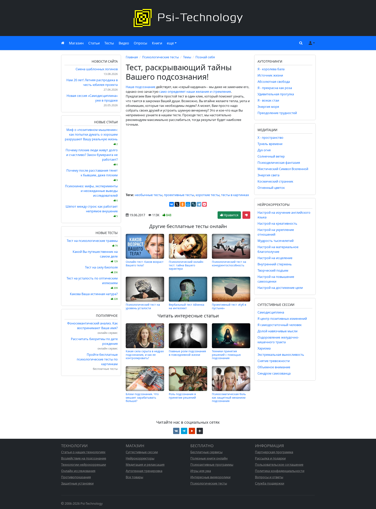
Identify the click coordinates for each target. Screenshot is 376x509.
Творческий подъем (273, 270)
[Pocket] (204, 204)
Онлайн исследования (78, 471)
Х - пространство (270, 137)
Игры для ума (200, 471)
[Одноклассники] (182, 204)
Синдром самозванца (274, 373)
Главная (132, 57)
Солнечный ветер (271, 156)
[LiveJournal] (193, 204)
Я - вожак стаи (268, 100)
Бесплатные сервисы (206, 452)
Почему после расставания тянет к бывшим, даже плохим (92, 175)
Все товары (134, 477)
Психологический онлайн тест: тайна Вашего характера (186, 265)
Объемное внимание (274, 367)
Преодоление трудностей (277, 113)
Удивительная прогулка (276, 94)
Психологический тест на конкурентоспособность (229, 263)
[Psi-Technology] (188, 18)
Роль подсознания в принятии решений (182, 395)
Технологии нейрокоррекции (83, 464)
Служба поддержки (269, 483)
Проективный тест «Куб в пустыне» (229, 306)
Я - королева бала (271, 69)
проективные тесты (179, 195)
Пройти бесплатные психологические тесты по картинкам (97, 359)
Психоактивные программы (211, 464)
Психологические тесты (160, 57)
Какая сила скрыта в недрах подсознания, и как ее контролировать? (145, 354)
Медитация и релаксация (145, 464)
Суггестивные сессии (142, 452)
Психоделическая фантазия (279, 162)
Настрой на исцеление (275, 258)
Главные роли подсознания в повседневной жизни (187, 353)
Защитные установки (77, 483)
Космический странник (275, 181)
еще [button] (170, 43)
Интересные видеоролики (210, 477)
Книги (157, 43)
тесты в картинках (235, 195)
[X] (177, 204)
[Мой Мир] (188, 204)
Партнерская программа (274, 452)
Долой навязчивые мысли (277, 331)
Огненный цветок (271, 188)
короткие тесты (208, 195)
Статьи (94, 43)
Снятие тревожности (274, 361)
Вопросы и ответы (269, 477)
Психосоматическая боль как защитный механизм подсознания (229, 397)
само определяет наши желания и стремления (195, 91)
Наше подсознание (140, 87)
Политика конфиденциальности (279, 471)
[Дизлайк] (246, 215)
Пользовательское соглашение (279, 464)
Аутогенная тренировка (144, 471)
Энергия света (268, 175)
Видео (124, 43)
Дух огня (264, 150)
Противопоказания (76, 477)
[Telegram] (199, 204)
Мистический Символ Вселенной (283, 169)
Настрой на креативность (277, 223)
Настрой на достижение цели (280, 288)
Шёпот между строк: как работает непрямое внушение (92, 211)
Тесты (109, 43)
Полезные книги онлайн (209, 458)
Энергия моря (268, 107)
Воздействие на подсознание (83, 458)
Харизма (264, 348)
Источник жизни (270, 75)
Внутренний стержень (275, 264)
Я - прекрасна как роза (275, 88)
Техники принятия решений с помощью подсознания (226, 354)
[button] (300, 43)
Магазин (76, 43)
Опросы (140, 43)
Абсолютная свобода (274, 81)
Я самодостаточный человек (280, 325)
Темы (187, 57)
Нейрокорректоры (140, 458)
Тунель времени (270, 144)
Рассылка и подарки (270, 458)
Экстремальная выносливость (281, 354)
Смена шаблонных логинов (97, 69)
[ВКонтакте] (171, 204)
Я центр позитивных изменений (282, 318)
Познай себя (205, 57)
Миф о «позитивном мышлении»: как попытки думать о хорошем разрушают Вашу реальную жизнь (91, 137)
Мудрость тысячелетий (276, 241)
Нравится (230, 215)
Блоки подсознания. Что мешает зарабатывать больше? (142, 397)
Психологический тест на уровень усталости (143, 306)
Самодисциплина (271, 312)
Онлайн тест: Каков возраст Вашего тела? (145, 263)
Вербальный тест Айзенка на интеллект (186, 306)
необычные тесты (148, 195)
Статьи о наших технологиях (83, 452)
